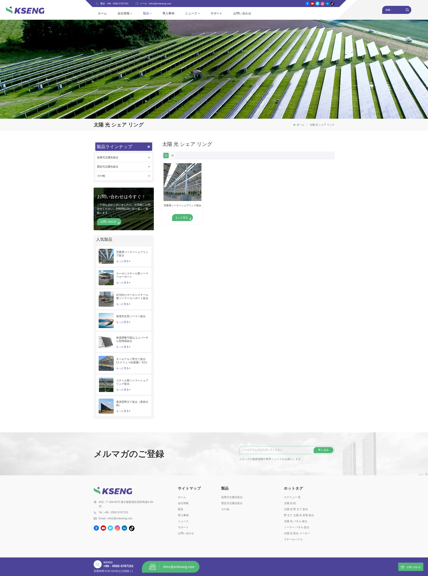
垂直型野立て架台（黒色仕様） (132, 403)
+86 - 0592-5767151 (118, 566)
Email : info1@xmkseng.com (115, 518)
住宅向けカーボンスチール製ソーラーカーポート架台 (132, 296)
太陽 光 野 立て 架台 (296, 509)
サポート (216, 13)
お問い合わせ (242, 13)
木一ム (300, 124)
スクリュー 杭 (292, 497)
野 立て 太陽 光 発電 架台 (299, 515)
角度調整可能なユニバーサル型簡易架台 (132, 339)
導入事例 (168, 13)
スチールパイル (293, 539)
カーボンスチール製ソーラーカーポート (132, 275)
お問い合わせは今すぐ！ (121, 196)
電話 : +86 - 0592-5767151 (114, 3)
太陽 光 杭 (290, 503)
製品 (146, 13)
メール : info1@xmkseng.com (155, 3)
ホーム (102, 13)
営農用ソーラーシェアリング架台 (132, 254)
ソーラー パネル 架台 (296, 527)
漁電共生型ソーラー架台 (131, 316)
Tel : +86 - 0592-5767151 (113, 512)
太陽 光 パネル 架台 (295, 521)
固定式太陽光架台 (107, 166)
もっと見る (122, 261)
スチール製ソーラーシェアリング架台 (132, 382)
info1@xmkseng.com (178, 567)
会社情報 (124, 13)
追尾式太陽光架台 (107, 157)
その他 (101, 175)
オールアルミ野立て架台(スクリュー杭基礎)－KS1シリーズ (131, 361)
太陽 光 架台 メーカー (297, 533)
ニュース (191, 13)
